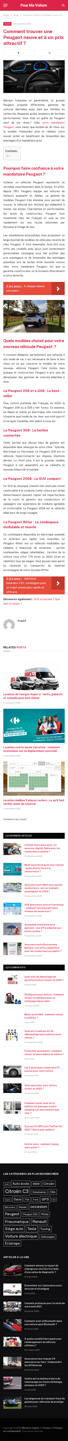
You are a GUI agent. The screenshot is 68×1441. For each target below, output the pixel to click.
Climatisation (39, 1192)
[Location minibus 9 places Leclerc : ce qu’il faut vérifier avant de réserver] (34, 779)
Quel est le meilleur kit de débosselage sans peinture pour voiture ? (42, 1034)
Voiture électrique (21, 1236)
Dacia (17, 1199)
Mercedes (10, 1207)
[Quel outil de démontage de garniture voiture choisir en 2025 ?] (12, 981)
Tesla (31, 1229)
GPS (45, 1199)
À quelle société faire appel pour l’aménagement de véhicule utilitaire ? (43, 1342)
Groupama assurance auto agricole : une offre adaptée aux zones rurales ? (42, 928)
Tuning (45, 1229)
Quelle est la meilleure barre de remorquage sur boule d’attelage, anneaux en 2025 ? (43, 1382)
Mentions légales (30, 1428)
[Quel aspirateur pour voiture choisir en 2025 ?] (12, 1089)
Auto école (20, 1183)
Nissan (23, 1207)
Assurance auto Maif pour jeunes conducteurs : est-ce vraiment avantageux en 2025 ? (43, 888)
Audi (7, 1184)
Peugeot (12, 1214)
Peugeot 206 (30, 1214)
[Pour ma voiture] (34, 5)
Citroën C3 (17, 1191)
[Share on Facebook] (18, 53)
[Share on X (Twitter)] (49, 53)
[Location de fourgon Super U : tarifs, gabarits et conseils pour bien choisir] (34, 673)
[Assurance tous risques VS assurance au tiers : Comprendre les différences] (12, 1363)
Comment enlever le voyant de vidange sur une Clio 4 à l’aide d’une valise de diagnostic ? (41, 1268)
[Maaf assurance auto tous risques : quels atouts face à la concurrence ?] (12, 869)
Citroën (48, 1183)
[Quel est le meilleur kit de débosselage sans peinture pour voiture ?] (12, 1035)
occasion (38, 1206)
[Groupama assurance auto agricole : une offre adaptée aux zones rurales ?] (12, 929)
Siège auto (14, 1229)
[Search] (63, 5)
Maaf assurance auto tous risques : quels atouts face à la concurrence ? (44, 868)
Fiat (27, 1199)
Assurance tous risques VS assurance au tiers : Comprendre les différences (43, 1362)
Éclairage (12, 1243)
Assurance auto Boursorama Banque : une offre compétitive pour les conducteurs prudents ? (43, 947)
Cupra (7, 1200)
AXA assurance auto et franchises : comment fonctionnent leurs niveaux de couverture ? (44, 908)
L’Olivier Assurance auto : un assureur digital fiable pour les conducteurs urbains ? (42, 848)
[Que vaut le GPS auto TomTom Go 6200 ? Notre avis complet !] (12, 1130)
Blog (7, 24)
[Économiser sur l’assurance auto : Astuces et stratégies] (12, 1290)
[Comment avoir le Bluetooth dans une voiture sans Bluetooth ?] (12, 1325)
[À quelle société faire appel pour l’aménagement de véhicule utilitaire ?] (12, 1343)
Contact (47, 1428)
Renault (40, 1221)
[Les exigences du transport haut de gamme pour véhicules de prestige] (12, 1403)
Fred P (22, 621)
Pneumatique (17, 1222)
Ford (35, 1199)
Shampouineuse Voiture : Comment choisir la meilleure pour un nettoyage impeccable (44, 997)
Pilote (45, 1214)
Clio (52, 1192)
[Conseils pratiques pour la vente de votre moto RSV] (12, 1307)
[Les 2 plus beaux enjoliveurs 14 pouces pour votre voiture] (12, 1072)
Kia (54, 1200)
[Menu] (5, 5)
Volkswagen (48, 1236)
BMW (36, 1183)
